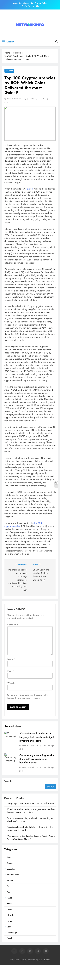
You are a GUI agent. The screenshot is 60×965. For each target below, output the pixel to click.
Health (9, 897)
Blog (9, 857)
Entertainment (13, 874)
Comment (12, 624)
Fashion (10, 880)
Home (9, 903)
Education (11, 868)
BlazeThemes (44, 959)
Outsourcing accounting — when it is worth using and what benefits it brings (37, 758)
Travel (9, 938)
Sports (9, 926)
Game (9, 892)
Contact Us (28, 3)
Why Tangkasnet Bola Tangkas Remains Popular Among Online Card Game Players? (31, 837)
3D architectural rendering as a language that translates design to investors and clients (37, 737)
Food (9, 886)
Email (11, 671)
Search (8, 781)
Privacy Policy (41, 3)
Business (9, 70)
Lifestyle (10, 915)
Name (11, 659)
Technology (12, 932)
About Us (17, 3)
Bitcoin (30, 188)
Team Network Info (14, 98)
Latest (9, 909)
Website (11, 683)
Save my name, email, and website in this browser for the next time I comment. (27, 696)
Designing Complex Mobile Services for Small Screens (31, 803)
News (9, 921)
